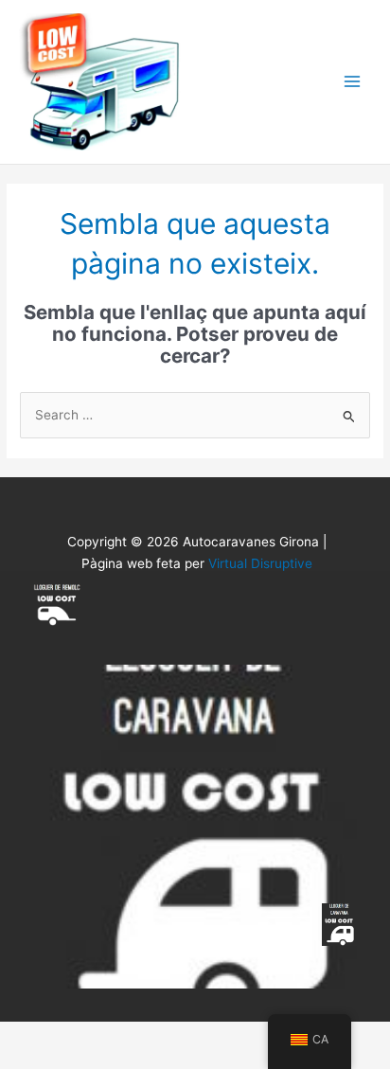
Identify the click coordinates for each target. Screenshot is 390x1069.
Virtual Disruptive (260, 563)
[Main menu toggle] (352, 81)
